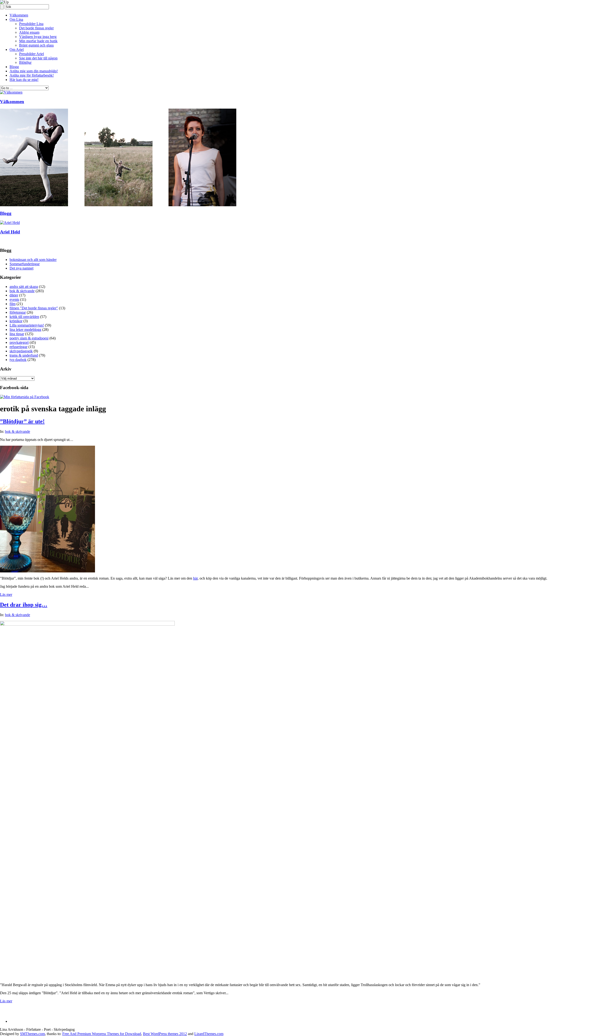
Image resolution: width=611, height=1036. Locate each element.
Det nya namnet (21, 268)
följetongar (18, 312)
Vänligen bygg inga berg (38, 37)
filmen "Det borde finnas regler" (34, 308)
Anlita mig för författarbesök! (32, 75)
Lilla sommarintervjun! (27, 325)
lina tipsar (17, 334)
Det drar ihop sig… (23, 605)
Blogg (14, 67)
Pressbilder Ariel (31, 54)
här (195, 578)
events (14, 299)
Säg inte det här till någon (38, 58)
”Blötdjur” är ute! (22, 421)
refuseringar (18, 347)
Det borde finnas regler (36, 28)
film (13, 304)
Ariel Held (10, 231)
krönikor (16, 321)
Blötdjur (25, 62)
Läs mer (6, 594)
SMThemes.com (32, 1034)
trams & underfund (24, 355)
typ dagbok (18, 360)
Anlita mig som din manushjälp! (34, 71)
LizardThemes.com (208, 1034)
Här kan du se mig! (24, 80)
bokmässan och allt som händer (33, 260)
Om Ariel (17, 50)
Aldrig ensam (29, 32)
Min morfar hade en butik (38, 41)
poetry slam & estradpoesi (29, 338)
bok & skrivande (22, 291)
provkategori (19, 342)
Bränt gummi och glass (36, 45)
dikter (14, 295)
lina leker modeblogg (25, 330)
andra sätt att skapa (24, 287)
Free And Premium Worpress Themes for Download (101, 1034)
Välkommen (19, 15)
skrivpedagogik (21, 351)
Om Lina (16, 19)
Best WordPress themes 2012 (165, 1034)
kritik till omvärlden (24, 317)
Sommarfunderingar (25, 264)
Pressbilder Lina (31, 24)
